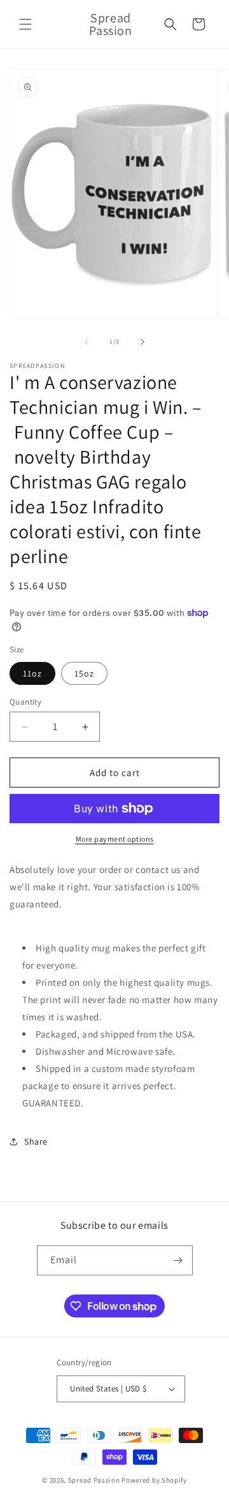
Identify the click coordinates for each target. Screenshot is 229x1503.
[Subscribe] (178, 1260)
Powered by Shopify (154, 1480)
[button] (25, 24)
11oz (32, 673)
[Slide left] (87, 342)
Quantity (25, 701)
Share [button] (36, 1141)
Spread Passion (94, 1480)
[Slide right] (142, 342)
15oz (84, 673)
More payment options (115, 839)
